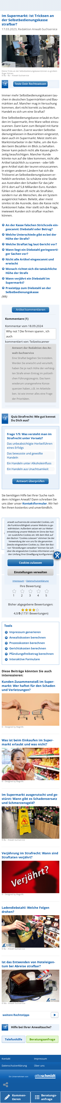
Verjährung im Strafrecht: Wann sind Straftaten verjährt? (30, 855)
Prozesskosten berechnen (27, 643)
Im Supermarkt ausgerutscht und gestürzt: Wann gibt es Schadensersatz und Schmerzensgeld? (30, 799)
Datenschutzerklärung (37, 580)
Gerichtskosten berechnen (27, 648)
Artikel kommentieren (30, 309)
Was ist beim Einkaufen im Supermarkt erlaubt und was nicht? (27, 742)
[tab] (13, 1039)
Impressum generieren (25, 632)
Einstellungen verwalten (30, 572)
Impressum (18, 580)
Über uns (39, 1065)
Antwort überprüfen (30, 481)
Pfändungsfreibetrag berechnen (31, 654)
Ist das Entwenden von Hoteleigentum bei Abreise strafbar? (28, 964)
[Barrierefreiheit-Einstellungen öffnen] (57, 555)
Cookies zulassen (30, 563)
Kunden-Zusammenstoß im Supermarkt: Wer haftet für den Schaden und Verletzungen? (28, 686)
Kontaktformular (34, 503)
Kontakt (6, 1058)
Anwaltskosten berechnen (27, 637)
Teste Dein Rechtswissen (30, 84)
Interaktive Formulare (24, 659)
